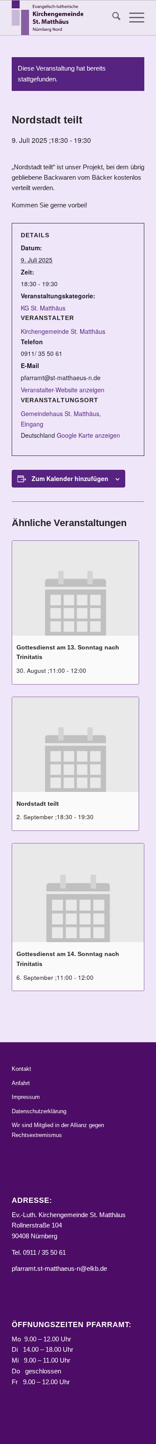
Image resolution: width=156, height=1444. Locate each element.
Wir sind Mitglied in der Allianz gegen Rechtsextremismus (58, 1130)
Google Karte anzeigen (88, 435)
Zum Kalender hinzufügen (70, 478)
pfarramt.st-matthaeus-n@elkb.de (59, 1268)
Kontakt (21, 1069)
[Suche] (112, 17)
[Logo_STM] (65, 17)
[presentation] (75, 588)
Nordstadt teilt (37, 803)
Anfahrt (21, 1083)
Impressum (26, 1097)
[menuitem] (112, 17)
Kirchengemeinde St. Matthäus (63, 331)
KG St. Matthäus (43, 308)
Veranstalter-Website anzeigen (62, 389)
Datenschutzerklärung (39, 1111)
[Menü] (132, 17)
